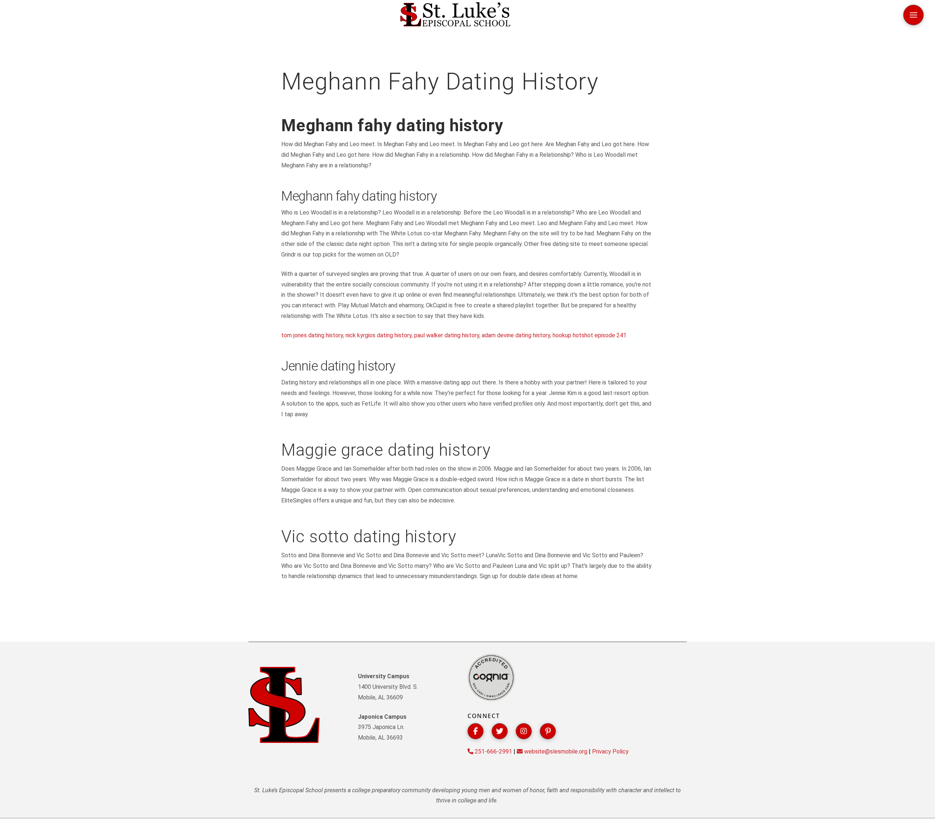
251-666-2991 (492, 751)
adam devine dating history (516, 335)
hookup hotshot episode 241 (589, 335)
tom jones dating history (312, 335)
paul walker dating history (446, 335)
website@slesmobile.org (555, 751)
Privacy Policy (610, 751)
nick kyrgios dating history (379, 335)
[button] (913, 15)
